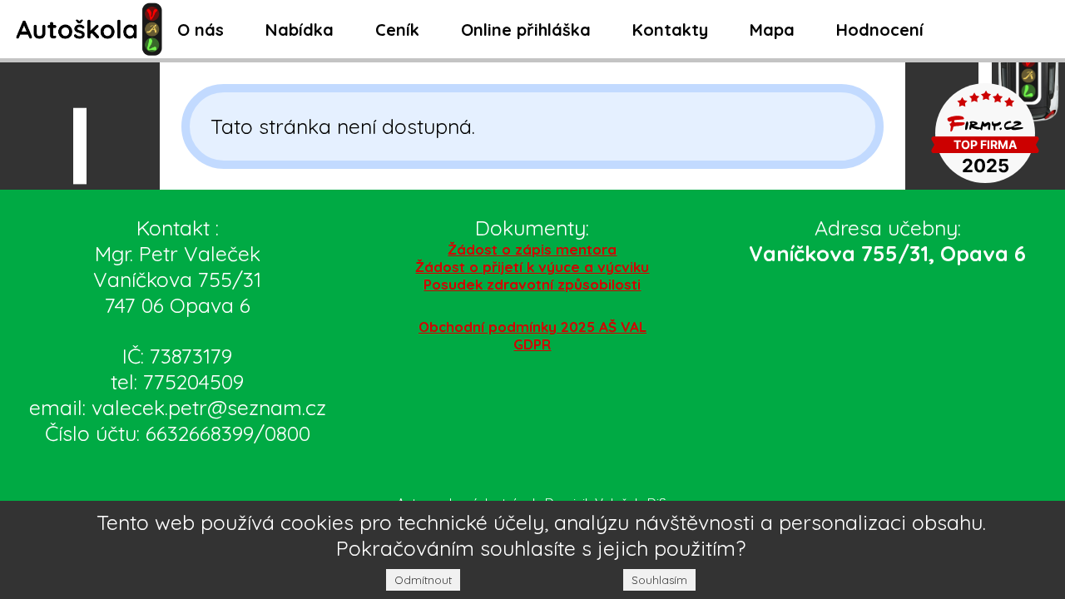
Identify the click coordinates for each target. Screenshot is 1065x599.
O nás (200, 29)
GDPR (532, 344)
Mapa (772, 29)
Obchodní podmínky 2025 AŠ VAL (532, 326)
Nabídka (299, 29)
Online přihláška (526, 29)
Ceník (397, 29)
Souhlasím (659, 580)
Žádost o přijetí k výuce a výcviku (532, 266)
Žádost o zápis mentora (532, 249)
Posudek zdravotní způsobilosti (532, 284)
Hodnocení (880, 29)
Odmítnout (423, 580)
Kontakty (670, 29)
